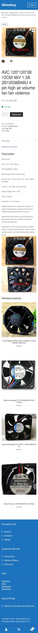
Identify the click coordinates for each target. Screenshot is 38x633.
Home (6, 13)
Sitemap (7, 539)
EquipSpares (6, 586)
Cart (29, 627)
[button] (33, 30)
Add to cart (16, 114)
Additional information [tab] (9, 147)
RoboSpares (6, 589)
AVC (10, 128)
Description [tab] (6, 141)
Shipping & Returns (11, 560)
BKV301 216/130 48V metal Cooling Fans (19, 606)
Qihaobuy (9, 4)
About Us (7, 531)
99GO (4, 584)
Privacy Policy (9, 556)
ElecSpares (6, 581)
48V (7, 128)
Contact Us (8, 535)
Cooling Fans (13, 13)
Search (19, 629)
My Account (6, 629)
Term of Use (8, 564)
